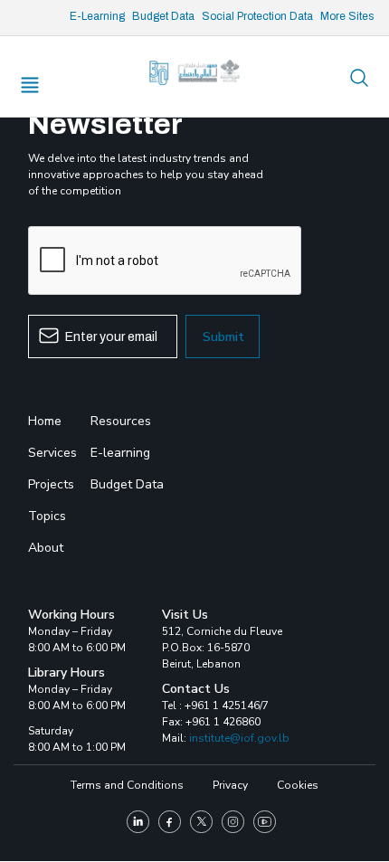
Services (52, 452)
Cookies (297, 785)
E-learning (120, 452)
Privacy (230, 785)
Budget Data (163, 16)
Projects (51, 484)
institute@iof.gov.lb (239, 738)
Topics (47, 516)
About (45, 547)
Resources (120, 421)
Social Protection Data (257, 16)
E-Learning (97, 16)
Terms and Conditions (127, 785)
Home (45, 421)
